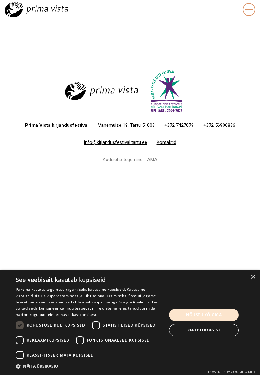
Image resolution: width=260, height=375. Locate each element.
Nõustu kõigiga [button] (204, 314)
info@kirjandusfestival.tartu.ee (115, 142)
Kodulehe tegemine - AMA (130, 159)
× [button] (252, 277)
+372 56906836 (219, 125)
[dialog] (130, 322)
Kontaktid (166, 142)
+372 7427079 (179, 125)
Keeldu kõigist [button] (204, 330)
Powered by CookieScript (231, 371)
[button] (89, 366)
